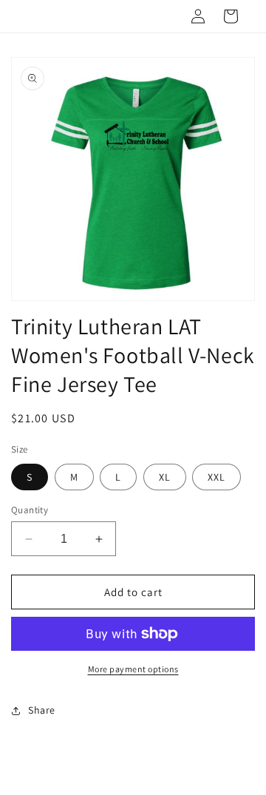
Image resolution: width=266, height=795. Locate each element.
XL (165, 477)
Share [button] (41, 710)
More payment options (133, 668)
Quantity (29, 510)
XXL (216, 477)
